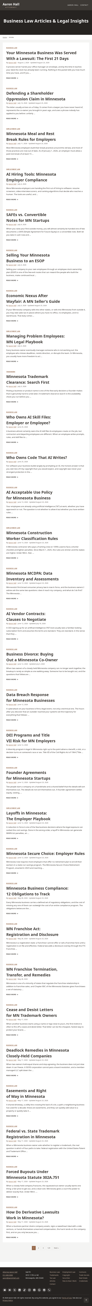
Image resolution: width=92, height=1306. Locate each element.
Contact (84, 5)
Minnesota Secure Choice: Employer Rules (45, 853)
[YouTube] (10, 1290)
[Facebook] (34, 1290)
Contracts (82, 1272)
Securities (66, 1278)
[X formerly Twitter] (15, 1290)
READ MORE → (12, 78)
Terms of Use (67, 1298)
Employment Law (13, 129)
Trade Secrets (84, 1275)
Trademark (10, 372)
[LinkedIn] (20, 1290)
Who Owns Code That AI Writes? (36, 457)
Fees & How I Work (69, 1281)
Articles (52, 1281)
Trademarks (54, 1275)
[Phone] (49, 1290)
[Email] (5, 1290)
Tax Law (53, 1278)
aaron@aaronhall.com (11, 1278)
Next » (56, 1248)
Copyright (66, 1275)
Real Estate (83, 1278)
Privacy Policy (8, 1300)
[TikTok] (24, 1290)
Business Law (11, 48)
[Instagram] (29, 1290)
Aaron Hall (73, 5)
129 (48, 1248)
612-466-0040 (8, 1275)
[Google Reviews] (39, 1290)
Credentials (83, 1281)
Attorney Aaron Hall (10, 1272)
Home (5, 37)
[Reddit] (44, 1290)
